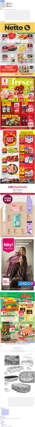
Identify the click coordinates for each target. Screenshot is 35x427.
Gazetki (1, 9)
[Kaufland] (17, 129)
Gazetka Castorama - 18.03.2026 (5, 413)
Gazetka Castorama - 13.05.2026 (5, 412)
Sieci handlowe (3, 421)
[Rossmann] (17, 237)
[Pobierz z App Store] (10, 4)
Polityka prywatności (4, 424)
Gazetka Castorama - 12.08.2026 (5, 409)
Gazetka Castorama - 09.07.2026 (5, 410)
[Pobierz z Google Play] (3, 4)
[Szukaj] (1, 8)
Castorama (3, 9)
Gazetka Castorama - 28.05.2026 (5, 411)
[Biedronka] (17, 183)
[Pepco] (17, 291)
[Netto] (17, 75)
